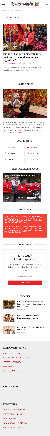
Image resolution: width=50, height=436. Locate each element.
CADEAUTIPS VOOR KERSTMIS (14, 410)
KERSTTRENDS (8, 366)
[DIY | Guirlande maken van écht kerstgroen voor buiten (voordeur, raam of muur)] (9, 304)
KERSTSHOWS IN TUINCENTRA (15, 423)
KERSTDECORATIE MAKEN (13, 353)
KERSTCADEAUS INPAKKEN (13, 414)
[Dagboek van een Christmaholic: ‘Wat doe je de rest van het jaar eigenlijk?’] (25, 37)
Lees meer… (19, 133)
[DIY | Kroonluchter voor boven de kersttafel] (9, 330)
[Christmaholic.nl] (25, 3)
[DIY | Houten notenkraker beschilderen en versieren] (9, 318)
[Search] (46, 3)
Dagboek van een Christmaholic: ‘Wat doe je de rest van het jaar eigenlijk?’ (22, 57)
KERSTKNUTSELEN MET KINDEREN (16, 358)
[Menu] (4, 3)
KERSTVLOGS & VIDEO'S (12, 427)
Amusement (8, 26)
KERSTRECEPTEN (9, 419)
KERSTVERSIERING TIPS (12, 371)
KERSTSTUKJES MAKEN (12, 362)
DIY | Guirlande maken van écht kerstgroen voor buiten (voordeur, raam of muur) (31, 304)
